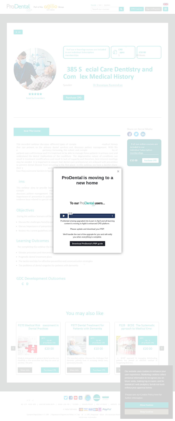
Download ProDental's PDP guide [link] (87, 244)
